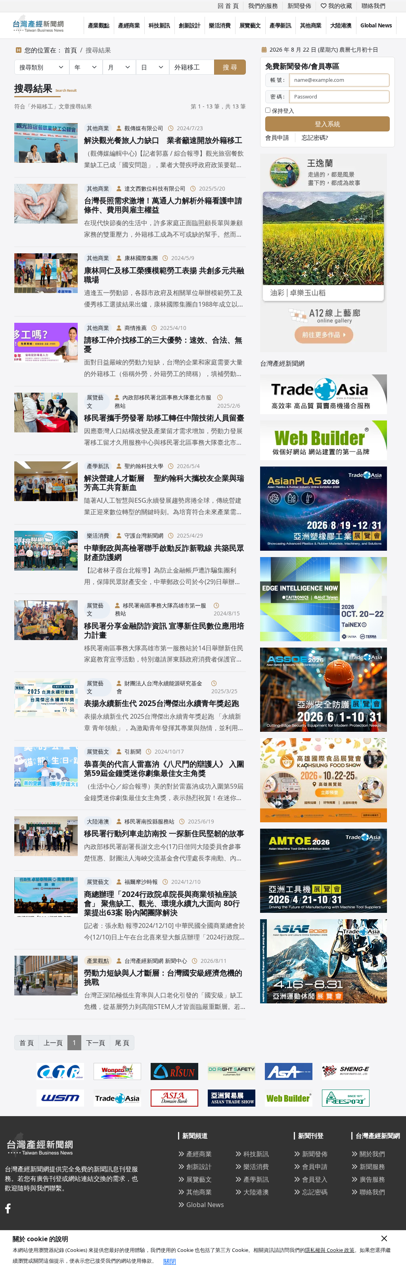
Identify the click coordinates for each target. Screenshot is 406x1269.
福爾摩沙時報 (141, 881)
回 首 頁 (228, 6)
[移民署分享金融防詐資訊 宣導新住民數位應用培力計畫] (46, 632)
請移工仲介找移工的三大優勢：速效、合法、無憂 (163, 344)
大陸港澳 (341, 25)
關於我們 (372, 1153)
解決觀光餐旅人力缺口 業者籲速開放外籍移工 (163, 140)
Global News (376, 25)
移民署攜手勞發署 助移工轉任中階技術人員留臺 (164, 417)
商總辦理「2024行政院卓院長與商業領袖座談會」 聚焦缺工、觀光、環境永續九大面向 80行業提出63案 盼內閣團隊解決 (162, 903)
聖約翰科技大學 (143, 466)
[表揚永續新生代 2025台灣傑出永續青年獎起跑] (46, 706)
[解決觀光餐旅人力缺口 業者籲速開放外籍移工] (46, 146)
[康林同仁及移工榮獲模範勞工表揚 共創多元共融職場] (46, 281)
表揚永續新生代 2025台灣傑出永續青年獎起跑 (161, 703)
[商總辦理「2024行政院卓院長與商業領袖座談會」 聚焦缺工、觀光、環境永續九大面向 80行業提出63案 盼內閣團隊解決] (46, 910)
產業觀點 (98, 25)
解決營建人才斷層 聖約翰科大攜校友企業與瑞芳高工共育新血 (164, 482)
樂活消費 (219, 25)
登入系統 (327, 124)
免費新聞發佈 (286, 66)
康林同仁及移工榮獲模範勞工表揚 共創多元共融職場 (164, 275)
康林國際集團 (141, 258)
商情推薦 (135, 328)
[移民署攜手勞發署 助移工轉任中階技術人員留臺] (46, 420)
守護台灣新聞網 (143, 535)
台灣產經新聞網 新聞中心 (155, 960)
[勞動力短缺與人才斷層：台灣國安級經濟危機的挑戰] (46, 984)
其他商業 (311, 25)
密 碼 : (277, 96)
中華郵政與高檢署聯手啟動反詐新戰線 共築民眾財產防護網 (164, 552)
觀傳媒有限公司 (143, 128)
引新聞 (132, 751)
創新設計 (189, 25)
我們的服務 (263, 6)
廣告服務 (372, 1179)
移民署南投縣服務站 (149, 821)
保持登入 (282, 110)
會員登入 (314, 1179)
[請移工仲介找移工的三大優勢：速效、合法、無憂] (46, 351)
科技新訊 (159, 25)
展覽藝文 (250, 25)
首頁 (70, 50)
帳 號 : (277, 79)
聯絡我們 (373, 6)
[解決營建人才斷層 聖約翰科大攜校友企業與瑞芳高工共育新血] (46, 489)
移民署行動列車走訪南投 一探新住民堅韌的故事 (164, 833)
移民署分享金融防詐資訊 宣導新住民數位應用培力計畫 (164, 630)
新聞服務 (372, 1166)
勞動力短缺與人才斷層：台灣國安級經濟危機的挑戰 (163, 977)
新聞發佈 (299, 6)
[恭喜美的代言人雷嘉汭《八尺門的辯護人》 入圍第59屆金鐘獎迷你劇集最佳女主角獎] (46, 775)
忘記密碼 (314, 1192)
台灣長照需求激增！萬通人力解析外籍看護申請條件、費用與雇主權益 (163, 205)
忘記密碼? (315, 137)
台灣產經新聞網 (282, 363)
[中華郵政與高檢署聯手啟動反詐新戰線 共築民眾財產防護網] (46, 559)
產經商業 (129, 25)
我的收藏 (339, 6)
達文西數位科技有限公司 (155, 188)
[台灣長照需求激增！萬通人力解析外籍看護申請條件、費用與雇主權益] (46, 212)
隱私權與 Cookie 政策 (329, 1250)
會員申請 (277, 137)
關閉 (169, 1261)
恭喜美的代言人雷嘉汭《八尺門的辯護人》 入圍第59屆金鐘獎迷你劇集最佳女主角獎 (164, 768)
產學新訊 (280, 25)
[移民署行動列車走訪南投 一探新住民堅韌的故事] (46, 840)
